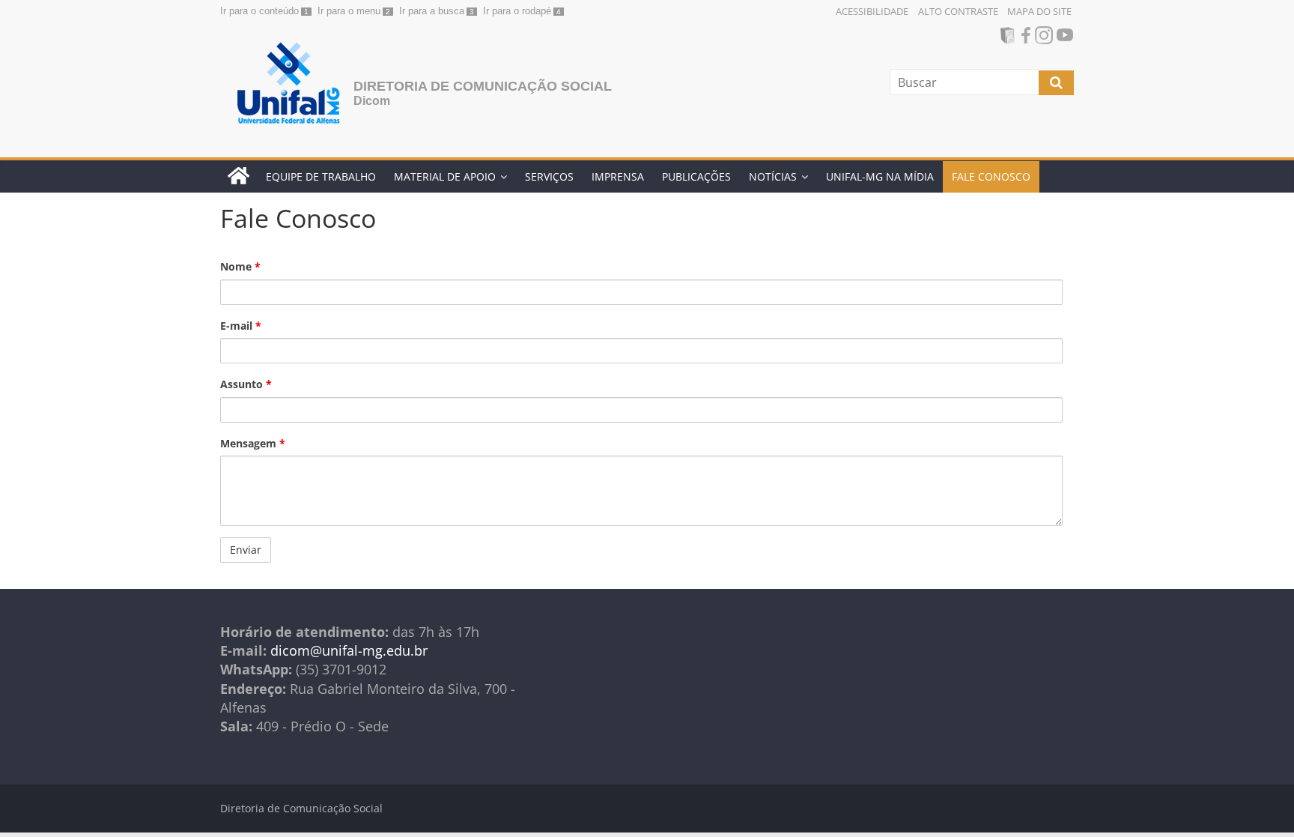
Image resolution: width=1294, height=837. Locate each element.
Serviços (549, 176)
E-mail (240, 325)
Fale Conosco (991, 176)
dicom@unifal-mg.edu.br (349, 650)
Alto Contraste (958, 11)
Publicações (696, 176)
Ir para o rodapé (517, 10)
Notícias (773, 176)
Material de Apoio (445, 176)
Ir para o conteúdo (259, 10)
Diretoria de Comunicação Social (482, 86)
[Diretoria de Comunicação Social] (238, 176)
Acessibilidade (872, 11)
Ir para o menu (349, 10)
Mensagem (252, 443)
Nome (240, 266)
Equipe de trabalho (321, 176)
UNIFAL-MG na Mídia (880, 176)
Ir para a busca (431, 10)
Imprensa (618, 176)
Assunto (246, 384)
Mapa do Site (1039, 11)
